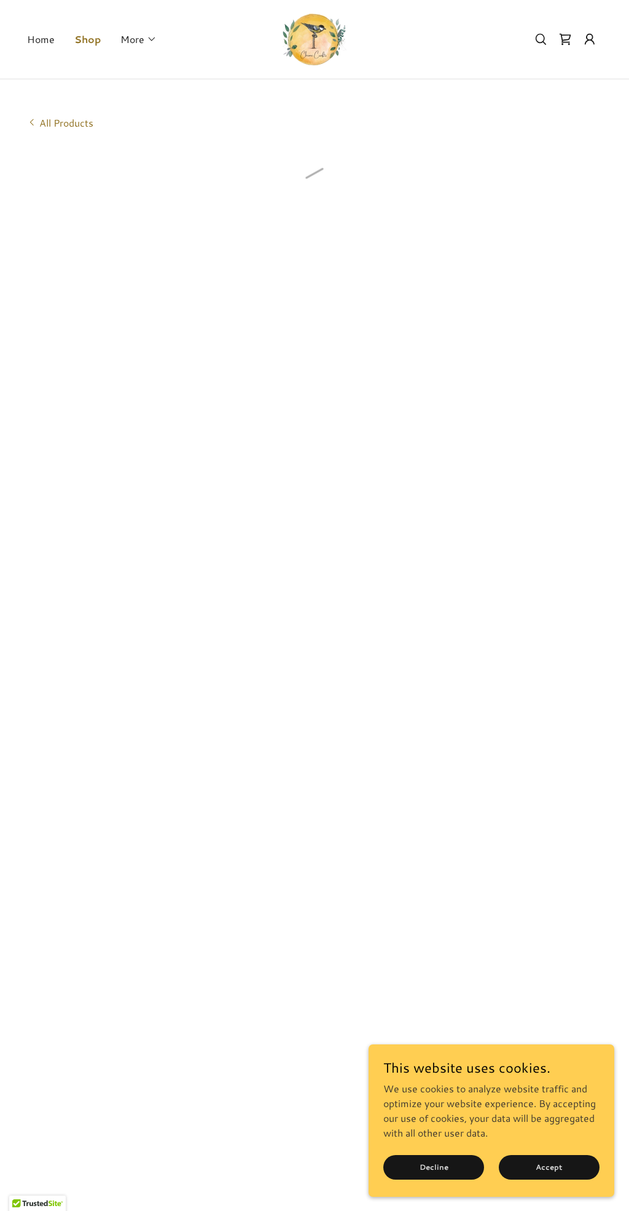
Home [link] (41, 39)
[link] (314, 38)
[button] (138, 39)
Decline (434, 1167)
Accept (549, 1167)
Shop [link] (87, 39)
